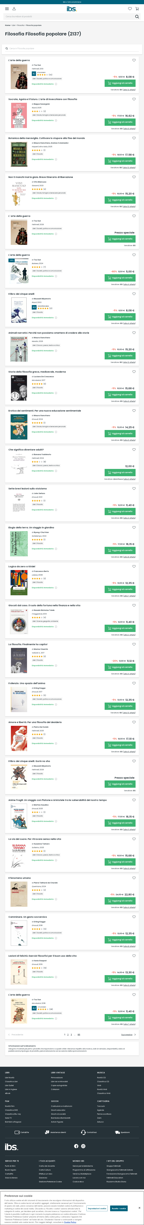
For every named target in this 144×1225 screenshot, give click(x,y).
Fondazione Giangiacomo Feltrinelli (122, 1174)
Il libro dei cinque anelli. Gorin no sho (29, 761)
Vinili (99, 1085)
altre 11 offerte (129, 829)
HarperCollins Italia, (40, 146)
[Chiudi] (139, 1208)
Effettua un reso (45, 1174)
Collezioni (55, 1089)
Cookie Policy (70, 1222)
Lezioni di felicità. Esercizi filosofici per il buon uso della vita (42, 955)
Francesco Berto (41, 571)
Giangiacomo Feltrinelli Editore (120, 1170)
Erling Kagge (39, 688)
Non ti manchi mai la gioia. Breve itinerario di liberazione (40, 177)
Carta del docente (47, 1166)
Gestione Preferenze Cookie (50, 1181)
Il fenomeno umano (19, 878)
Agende (100, 1110)
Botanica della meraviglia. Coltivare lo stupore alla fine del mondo (46, 138)
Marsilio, (35, 341)
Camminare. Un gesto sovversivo (27, 917)
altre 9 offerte (129, 128)
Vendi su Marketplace (82, 1174)
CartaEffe (9, 1174)
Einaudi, (35, 419)
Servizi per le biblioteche (83, 1166)
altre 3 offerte (129, 479)
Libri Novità (9, 1077)
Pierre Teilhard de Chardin (46, 883)
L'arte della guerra (19, 60)
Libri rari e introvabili (59, 1081)
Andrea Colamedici (59, 143)
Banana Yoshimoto (42, 454)
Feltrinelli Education (115, 1178)
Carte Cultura (45, 1170)
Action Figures (57, 1122)
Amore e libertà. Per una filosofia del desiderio (35, 722)
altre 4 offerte (129, 284)
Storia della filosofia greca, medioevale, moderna (37, 371)
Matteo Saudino (41, 805)
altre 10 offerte (129, 167)
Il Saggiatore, (37, 614)
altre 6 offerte (129, 401)
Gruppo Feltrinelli (114, 1166)
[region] (72, 1208)
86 (79, 1034)
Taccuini (101, 1106)
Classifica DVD (11, 1110)
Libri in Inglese (11, 1089)
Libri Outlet (9, 1085)
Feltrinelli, (35, 69)
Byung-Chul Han (41, 532)
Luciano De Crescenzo (44, 376)
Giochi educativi (58, 1110)
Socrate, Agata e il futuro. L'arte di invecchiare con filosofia (42, 99)
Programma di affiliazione (84, 1170)
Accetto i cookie (119, 1208)
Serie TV (8, 1118)
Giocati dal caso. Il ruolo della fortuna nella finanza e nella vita (44, 605)
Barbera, (35, 263)
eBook (7, 1093)
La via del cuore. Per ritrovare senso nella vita (34, 839)
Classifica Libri (11, 1081)
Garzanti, (35, 185)
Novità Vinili (102, 1089)
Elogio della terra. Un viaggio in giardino (31, 527)
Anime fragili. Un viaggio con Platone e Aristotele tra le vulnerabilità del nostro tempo (57, 800)
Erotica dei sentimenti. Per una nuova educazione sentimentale (44, 410)
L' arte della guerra (19, 216)
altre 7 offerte (129, 596)
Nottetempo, (37, 536)
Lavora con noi (79, 1178)
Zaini (99, 1118)
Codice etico (78, 1181)
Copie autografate (59, 1085)
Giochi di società (58, 1114)
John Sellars (39, 493)
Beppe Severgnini (42, 104)
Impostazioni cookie (97, 1208)
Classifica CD (103, 1081)
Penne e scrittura (104, 1114)
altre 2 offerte (129, 635)
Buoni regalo (10, 1170)
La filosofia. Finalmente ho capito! (28, 644)
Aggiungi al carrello (122, 83)
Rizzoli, (34, 107)
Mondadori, (36, 380)
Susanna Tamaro (42, 844)
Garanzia (43, 1178)
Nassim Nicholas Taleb (44, 610)
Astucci (100, 1122)
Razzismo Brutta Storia (116, 1181)
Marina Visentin (41, 649)
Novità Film (9, 1106)
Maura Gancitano (42, 143)
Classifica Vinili (103, 1093)
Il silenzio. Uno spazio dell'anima (26, 683)
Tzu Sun (37, 65)
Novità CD (101, 1077)
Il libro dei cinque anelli (21, 294)
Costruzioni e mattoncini (61, 1106)
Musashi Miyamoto (42, 298)
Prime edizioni (57, 1077)
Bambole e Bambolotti (60, 1118)
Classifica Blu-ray (13, 1114)
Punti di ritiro (10, 1166)
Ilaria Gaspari (40, 960)
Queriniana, (36, 886)
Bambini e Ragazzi (13, 1122)
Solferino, (35, 847)
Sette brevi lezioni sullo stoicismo (27, 488)
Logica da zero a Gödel (21, 566)
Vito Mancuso (40, 182)
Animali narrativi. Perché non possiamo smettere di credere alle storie (48, 332)
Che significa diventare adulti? (26, 449)
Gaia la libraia (11, 1178)
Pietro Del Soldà (41, 727)
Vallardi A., (36, 653)
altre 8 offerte (129, 557)
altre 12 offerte (129, 90)
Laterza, (35, 575)
